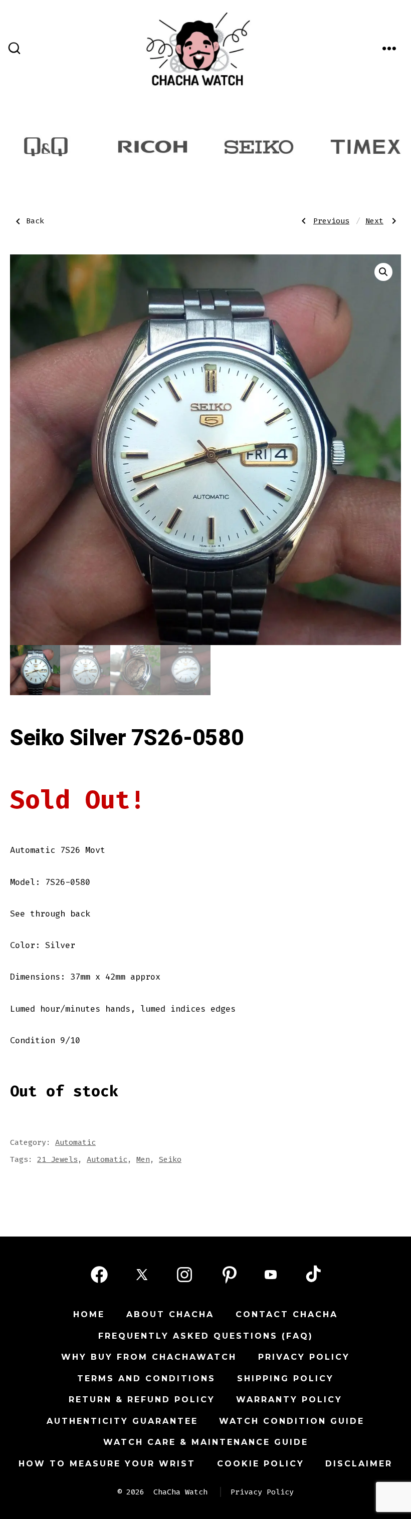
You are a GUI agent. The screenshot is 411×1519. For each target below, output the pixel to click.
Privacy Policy (304, 1357)
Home (89, 1314)
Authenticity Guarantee (122, 1421)
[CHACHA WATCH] (263, 45)
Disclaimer (358, 1463)
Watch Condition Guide (291, 1421)
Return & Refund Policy (142, 1399)
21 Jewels (57, 1159)
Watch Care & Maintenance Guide (205, 1442)
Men (143, 1159)
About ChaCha (170, 1314)
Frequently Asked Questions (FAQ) (205, 1336)
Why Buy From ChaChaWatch (149, 1357)
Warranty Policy (289, 1399)
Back (35, 221)
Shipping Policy (285, 1378)
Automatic (75, 1142)
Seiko (170, 1159)
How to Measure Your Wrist (107, 1463)
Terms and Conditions (146, 1378)
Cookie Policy (260, 1463)
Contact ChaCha (287, 1314)
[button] (383, 272)
